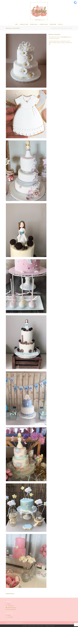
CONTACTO (60, 24)
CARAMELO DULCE (34, 24)
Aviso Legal (24, 625)
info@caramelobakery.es (11, 607)
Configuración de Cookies (49, 625)
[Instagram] (71, 623)
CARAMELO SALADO (44, 24)
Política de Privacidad (32, 625)
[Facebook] (69, 623)
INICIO (16, 24)
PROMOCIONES (53, 24)
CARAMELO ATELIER (24, 24)
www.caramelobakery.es (11, 609)
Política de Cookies (40, 625)
